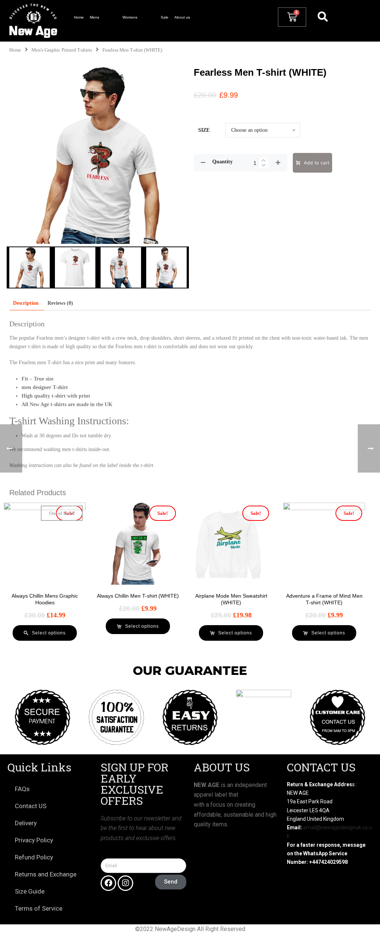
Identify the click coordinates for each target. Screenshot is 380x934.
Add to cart (317, 163)
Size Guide (30, 891)
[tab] (25, 303)
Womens (129, 17)
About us (182, 17)
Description (26, 303)
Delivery (26, 823)
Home (79, 17)
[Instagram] (125, 883)
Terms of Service (38, 908)
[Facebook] (108, 883)
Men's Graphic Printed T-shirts (62, 50)
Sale (164, 17)
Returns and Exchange (45, 874)
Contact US (30, 806)
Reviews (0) (60, 303)
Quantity (222, 161)
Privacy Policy (34, 840)
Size (204, 130)
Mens (94, 17)
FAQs (22, 789)
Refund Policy (34, 857)
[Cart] (292, 17)
